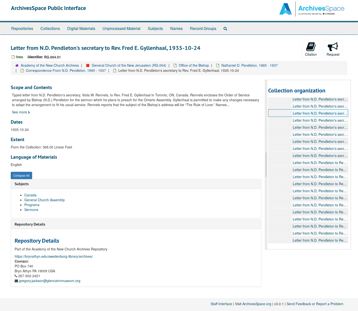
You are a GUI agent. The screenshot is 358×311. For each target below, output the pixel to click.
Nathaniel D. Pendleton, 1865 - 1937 (249, 65)
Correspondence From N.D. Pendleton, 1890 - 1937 (66, 70)
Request (333, 54)
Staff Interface (221, 303)
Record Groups (203, 28)
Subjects (155, 28)
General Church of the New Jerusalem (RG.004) (129, 65)
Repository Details (30, 224)
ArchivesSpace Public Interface (48, 8)
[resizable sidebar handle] (266, 164)
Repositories (22, 28)
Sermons (31, 209)
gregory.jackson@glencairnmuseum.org (49, 280)
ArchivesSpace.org (256, 303)
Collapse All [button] (21, 175)
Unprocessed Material (122, 28)
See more (20, 112)
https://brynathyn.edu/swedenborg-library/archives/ (54, 256)
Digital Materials (81, 28)
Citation (311, 54)
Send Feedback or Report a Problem (315, 303)
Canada (30, 194)
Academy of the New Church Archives (50, 65)
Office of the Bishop (194, 65)
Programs (31, 204)
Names (176, 28)
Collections (50, 28)
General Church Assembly (44, 199)
